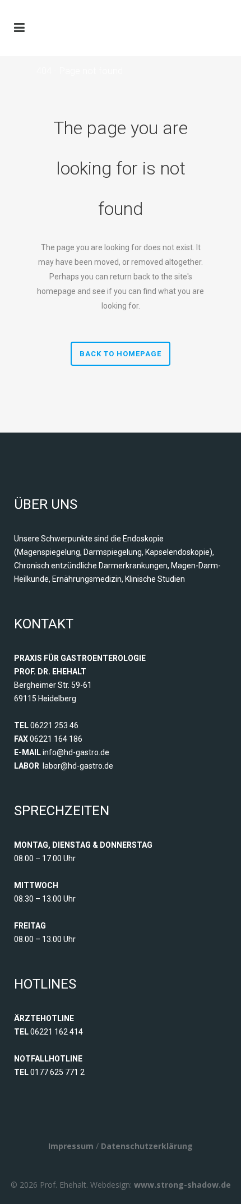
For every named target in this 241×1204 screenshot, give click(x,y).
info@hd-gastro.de (76, 752)
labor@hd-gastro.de (78, 765)
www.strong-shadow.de (182, 1184)
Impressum (71, 1146)
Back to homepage (120, 354)
